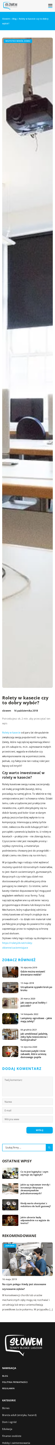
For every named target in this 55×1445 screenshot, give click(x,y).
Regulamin (8, 1388)
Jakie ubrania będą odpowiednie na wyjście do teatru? (35, 1220)
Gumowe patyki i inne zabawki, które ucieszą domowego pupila (33, 1054)
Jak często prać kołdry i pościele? (34, 1004)
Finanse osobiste (11, 1436)
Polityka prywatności (15, 1382)
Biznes (6, 1408)
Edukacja (7, 1429)
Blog (5, 1375)
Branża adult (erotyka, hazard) (19, 1415)
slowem (6, 710)
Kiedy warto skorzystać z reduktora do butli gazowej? (36, 1205)
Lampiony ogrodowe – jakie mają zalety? (36, 1020)
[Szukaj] (49, 1147)
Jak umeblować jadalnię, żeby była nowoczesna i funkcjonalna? (34, 1036)
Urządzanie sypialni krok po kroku (36, 989)
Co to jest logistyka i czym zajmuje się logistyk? (34, 1173)
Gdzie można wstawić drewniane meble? (33, 973)
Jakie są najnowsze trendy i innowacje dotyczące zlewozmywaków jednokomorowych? (35, 1189)
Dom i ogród (9, 1422)
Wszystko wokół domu (17, 41)
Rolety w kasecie (11, 732)
